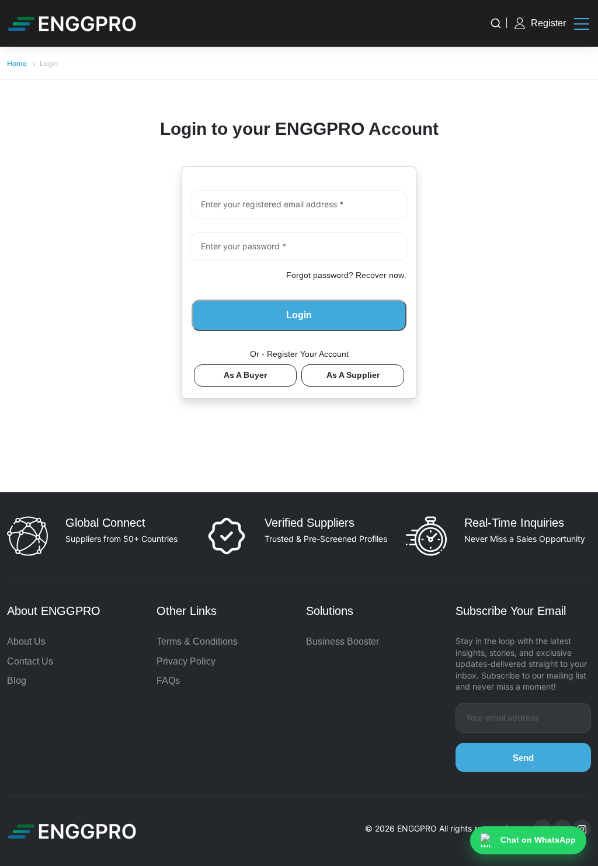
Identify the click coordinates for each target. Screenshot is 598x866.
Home (17, 63)
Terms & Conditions (197, 641)
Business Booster (342, 641)
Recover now (380, 275)
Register (548, 23)
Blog (16, 681)
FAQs (168, 681)
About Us (26, 641)
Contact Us (30, 661)
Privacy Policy (186, 661)
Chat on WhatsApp (538, 839)
